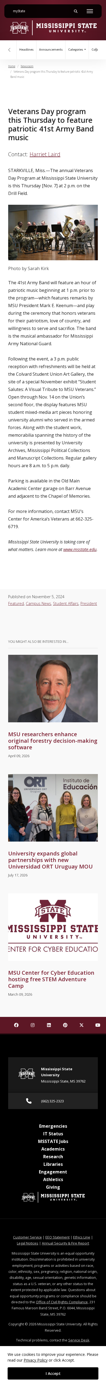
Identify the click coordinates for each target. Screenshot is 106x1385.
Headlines (26, 49)
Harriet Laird (45, 154)
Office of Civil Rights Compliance (62, 1302)
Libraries (53, 1164)
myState (21, 11)
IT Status (53, 1134)
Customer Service (27, 1237)
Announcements (51, 49)
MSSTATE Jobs (53, 1141)
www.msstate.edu (79, 549)
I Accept (53, 1373)
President (88, 603)
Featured (16, 603)
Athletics (53, 1179)
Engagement (53, 1172)
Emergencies (53, 1126)
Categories (75, 49)
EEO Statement (57, 1237)
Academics (53, 1149)
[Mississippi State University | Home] (53, 27)
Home (11, 66)
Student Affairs (66, 603)
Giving (53, 1187)
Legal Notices (27, 1243)
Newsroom (27, 66)
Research (53, 1157)
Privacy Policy (36, 1360)
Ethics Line (81, 1237)
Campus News (38, 603)
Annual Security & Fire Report (65, 1243)
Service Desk (78, 1340)
